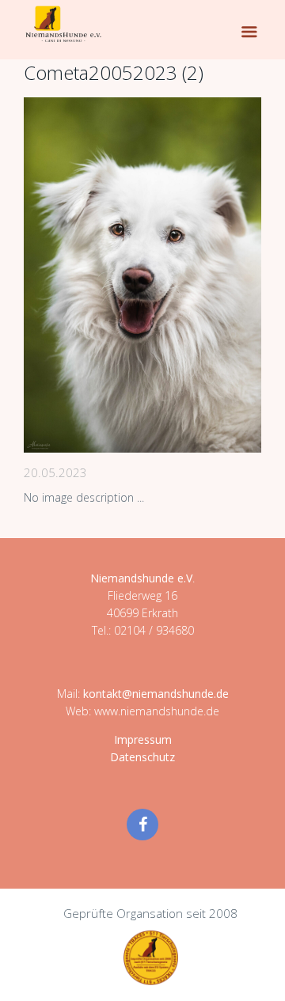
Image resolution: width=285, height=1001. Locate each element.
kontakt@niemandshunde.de (156, 693)
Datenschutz (142, 756)
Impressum (143, 739)
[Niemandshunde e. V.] (63, 24)
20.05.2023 (55, 472)
